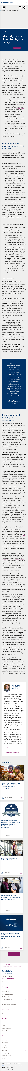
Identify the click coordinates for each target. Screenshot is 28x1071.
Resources (5, 1019)
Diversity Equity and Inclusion (8, 1053)
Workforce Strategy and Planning (9, 1004)
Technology (6, 1009)
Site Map (11, 1069)
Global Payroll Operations (7, 1002)
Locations (4, 1045)
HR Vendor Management (7, 999)
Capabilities (4, 1040)
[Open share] (24, 7)
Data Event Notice (6, 1067)
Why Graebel (5, 1042)
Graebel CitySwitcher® (7, 1028)
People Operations (6, 996)
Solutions (5, 987)
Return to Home (14, 954)
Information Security (6, 1055)
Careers (3, 1058)
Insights (4, 1023)
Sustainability (5, 1050)
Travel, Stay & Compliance (7, 994)
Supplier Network (6, 1048)
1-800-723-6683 (8, 978)
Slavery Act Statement (19, 1065)
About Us (5, 1036)
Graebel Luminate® (6, 1014)
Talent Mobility (5, 991)
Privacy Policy (14, 1067)
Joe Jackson (17, 48)
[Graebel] (7, 3)
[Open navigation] (4, 7)
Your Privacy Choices (9, 1065)
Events (3, 1025)
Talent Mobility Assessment (8, 1031)
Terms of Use (5, 1069)
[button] (26, 2)
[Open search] (20, 7)
